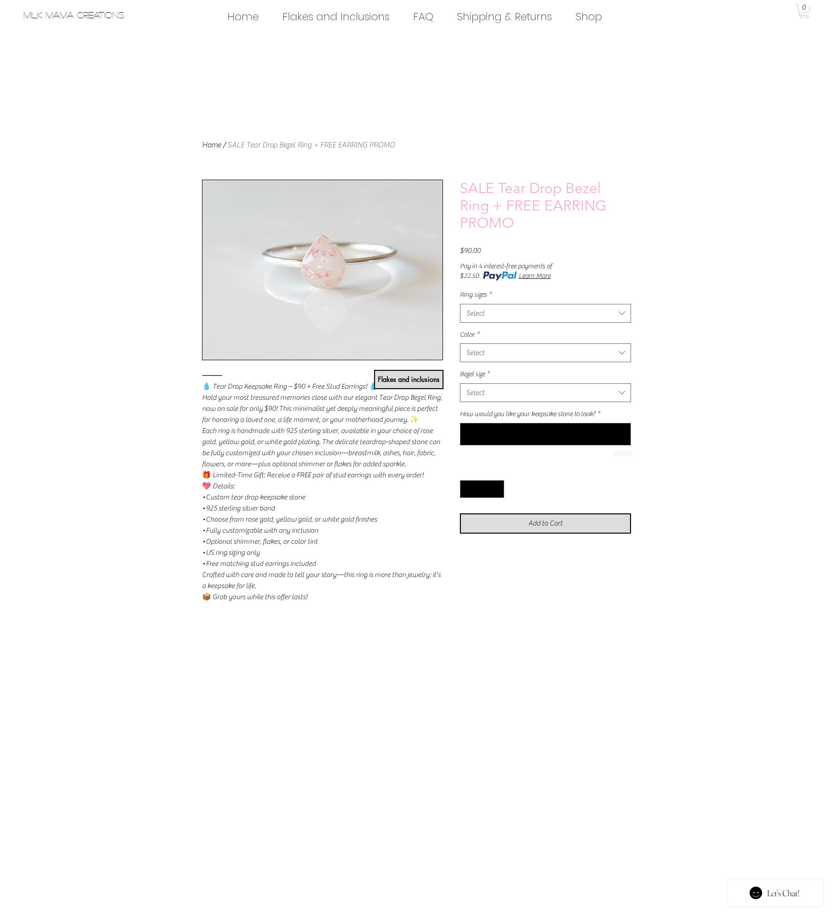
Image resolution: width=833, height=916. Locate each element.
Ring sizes (476, 295)
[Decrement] (467, 489)
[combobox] (545, 313)
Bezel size (475, 374)
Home (211, 145)
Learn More (535, 276)
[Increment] (497, 489)
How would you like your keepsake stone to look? (530, 414)
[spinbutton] (482, 489)
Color (470, 335)
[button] (804, 11)
